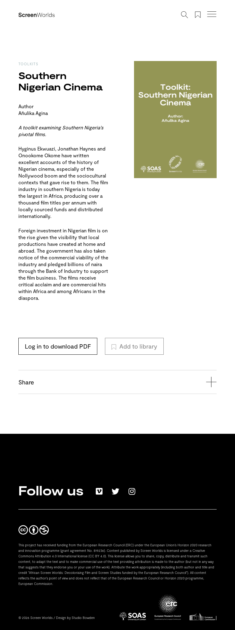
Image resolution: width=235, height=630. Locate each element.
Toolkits (28, 64)
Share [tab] (26, 382)
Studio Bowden (83, 618)
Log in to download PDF (58, 346)
